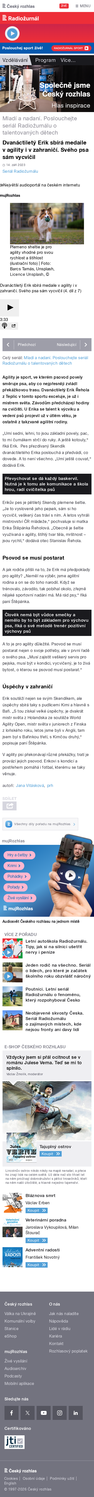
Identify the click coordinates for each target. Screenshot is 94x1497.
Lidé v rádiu (60, 1328)
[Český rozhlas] (19, 6)
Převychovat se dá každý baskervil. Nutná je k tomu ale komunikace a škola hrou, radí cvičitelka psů (46, 484)
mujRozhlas (13, 841)
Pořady (14, 887)
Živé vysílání (18, 898)
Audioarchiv (15, 1368)
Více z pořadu (21, 934)
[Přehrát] (9, 307)
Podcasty (13, 1376)
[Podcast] (4, 326)
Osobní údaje (34, 1479)
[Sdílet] (13, 326)
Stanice (12, 1328)
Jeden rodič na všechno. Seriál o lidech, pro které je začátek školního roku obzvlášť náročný (58, 971)
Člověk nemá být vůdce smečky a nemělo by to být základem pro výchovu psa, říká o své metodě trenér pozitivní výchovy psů (47, 623)
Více (68, 60)
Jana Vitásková (30, 785)
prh (50, 785)
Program (45, 60)
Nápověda (58, 1321)
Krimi (12, 865)
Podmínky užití (62, 1479)
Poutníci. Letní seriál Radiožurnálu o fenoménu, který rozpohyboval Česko (53, 995)
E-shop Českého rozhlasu (35, 1047)
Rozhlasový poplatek (68, 1351)
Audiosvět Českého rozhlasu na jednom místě (41, 921)
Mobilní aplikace (19, 1383)
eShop (11, 1336)
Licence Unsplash (27, 274)
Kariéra (55, 1336)
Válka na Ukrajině (20, 1313)
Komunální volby (20, 1321)
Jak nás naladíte (64, 1313)
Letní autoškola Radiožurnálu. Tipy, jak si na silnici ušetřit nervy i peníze (57, 947)
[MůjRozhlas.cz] (10, 196)
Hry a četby (18, 855)
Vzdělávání (15, 60)
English (10, 1483)
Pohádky (15, 876)
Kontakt (56, 1343)
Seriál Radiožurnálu (20, 171)
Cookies (11, 1479)
